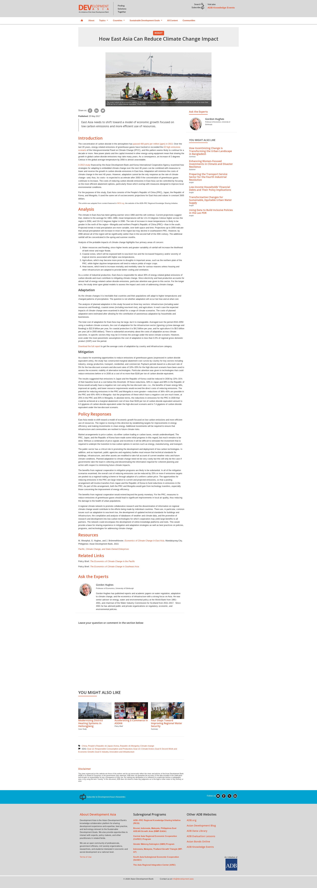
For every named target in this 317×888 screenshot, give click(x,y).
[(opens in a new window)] (231, 864)
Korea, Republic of (122, 746)
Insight (159, 33)
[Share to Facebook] (90, 110)
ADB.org (191, 820)
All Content (172, 20)
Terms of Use (86, 856)
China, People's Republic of (94, 746)
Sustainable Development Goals (145, 20)
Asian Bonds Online (198, 841)
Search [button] (197, 4)
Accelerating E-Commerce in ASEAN (131, 722)
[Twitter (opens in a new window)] (229, 796)
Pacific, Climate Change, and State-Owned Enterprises (103, 549)
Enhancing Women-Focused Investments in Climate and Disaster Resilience (211, 163)
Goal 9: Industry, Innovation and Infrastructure (114, 752)
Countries (117, 20)
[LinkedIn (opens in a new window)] (235, 796)
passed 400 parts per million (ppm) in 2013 (153, 144)
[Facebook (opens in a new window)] (224, 796)
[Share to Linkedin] (96, 110)
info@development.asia (183, 878)
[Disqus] (131, 656)
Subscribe (196, 7)
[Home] (117, 8)
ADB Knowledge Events (221, 7)
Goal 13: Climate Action (143, 749)
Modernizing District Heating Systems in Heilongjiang (90, 723)
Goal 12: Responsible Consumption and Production (109, 749)
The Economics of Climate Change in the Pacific (112, 561)
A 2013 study (84, 165)
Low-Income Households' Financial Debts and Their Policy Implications (210, 188)
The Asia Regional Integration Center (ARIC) (154, 864)
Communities (189, 20)
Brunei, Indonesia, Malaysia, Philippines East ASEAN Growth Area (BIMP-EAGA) (154, 830)
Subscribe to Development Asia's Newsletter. (106, 797)
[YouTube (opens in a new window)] (218, 796)
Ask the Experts (198, 111)
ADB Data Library (197, 831)
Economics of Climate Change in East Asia (144, 540)
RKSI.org (120, 203)
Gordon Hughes (104, 584)
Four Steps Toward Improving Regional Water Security (166, 723)
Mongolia (135, 746)
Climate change (147, 746)
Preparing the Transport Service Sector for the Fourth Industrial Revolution (208, 176)
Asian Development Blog (201, 825)
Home (82, 20)
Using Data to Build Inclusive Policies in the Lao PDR (211, 211)
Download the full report (89, 346)
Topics (102, 20)
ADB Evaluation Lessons (201, 836)
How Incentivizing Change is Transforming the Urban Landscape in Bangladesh (210, 150)
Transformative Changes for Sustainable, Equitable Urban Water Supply (210, 199)
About (91, 20)
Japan (110, 746)
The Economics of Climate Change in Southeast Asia (114, 566)
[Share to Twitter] (103, 110)
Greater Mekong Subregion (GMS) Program (153, 844)
